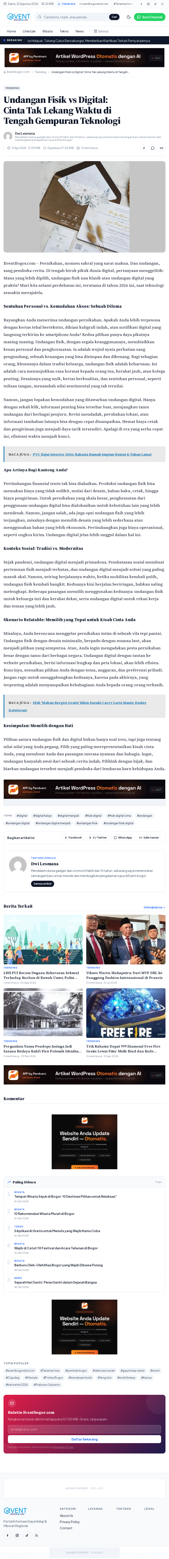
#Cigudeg (12, 1377)
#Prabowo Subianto (47, 1384)
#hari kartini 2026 (17, 1384)
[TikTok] (155, 4)
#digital (22, 815)
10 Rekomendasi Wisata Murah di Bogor (44, 1214)
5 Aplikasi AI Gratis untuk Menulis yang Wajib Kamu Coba (57, 1231)
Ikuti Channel (152, 17)
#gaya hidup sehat (133, 1370)
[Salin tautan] (161, 148)
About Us (66, 1516)
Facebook (75, 837)
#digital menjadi (68, 815)
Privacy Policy (70, 1522)
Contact (66, 1528)
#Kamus (146, 1377)
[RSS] (36, 1535)
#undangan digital (17, 823)
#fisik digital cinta (119, 815)
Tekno (64, 31)
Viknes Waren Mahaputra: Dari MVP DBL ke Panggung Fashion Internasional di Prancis (124, 975)
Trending (40, 72)
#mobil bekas (126, 1377)
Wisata (47, 31)
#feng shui (105, 1377)
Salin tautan (151, 837)
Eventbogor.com (18, 72)
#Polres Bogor (53, 1377)
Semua (103, 31)
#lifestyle (31, 1377)
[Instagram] (148, 4)
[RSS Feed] (162, 4)
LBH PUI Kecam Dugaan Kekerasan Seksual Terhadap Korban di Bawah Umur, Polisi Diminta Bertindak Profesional (41, 977)
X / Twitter (100, 837)
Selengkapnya (153, 907)
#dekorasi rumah (104, 1370)
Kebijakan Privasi (63, 1447)
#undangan (144, 815)
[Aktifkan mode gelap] (128, 17)
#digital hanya (42, 815)
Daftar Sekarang (85, 1439)
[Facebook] (141, 4)
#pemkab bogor (76, 1370)
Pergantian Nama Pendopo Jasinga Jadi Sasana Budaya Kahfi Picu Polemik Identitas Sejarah (42, 1051)
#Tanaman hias (123, 4)
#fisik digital (93, 815)
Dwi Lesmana (45, 864)
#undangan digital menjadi (53, 823)
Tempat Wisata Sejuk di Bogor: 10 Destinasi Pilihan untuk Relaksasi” (65, 1196)
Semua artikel (42, 883)
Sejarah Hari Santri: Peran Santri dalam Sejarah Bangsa (55, 1282)
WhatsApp (125, 837)
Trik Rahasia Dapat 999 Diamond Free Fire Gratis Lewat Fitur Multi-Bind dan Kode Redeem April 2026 (123, 1051)
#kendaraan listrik (80, 1377)
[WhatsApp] (153, 148)
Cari (114, 17)
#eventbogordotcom (93, 4)
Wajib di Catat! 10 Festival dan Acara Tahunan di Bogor (56, 1248)
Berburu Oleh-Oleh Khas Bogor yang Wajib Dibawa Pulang (58, 1265)
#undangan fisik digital (118, 823)
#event (155, 1370)
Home (11, 31)
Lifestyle (29, 31)
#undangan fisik (87, 823)
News (80, 31)
